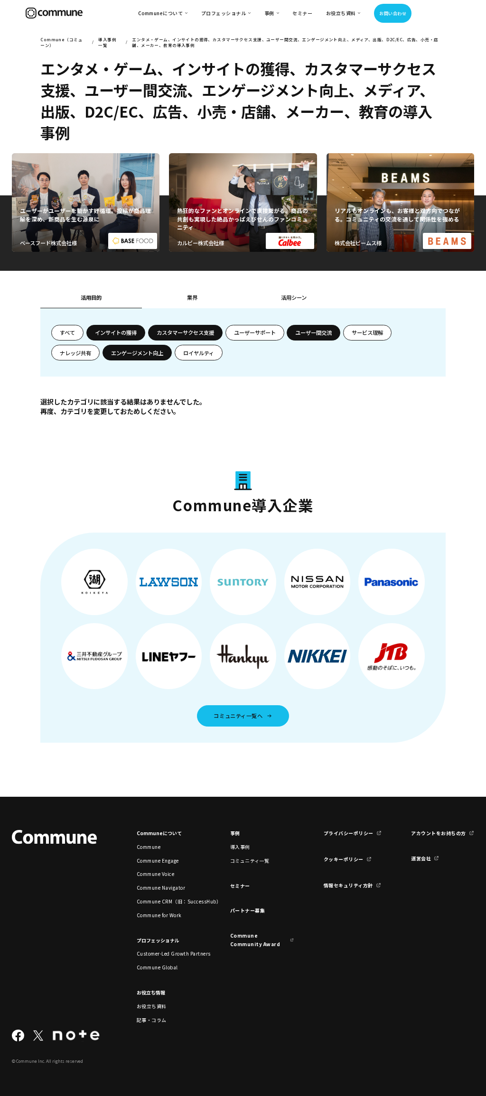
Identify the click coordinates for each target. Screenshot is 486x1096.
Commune (149, 846)
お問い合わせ (392, 13)
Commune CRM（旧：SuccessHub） (168, 901)
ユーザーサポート (255, 332)
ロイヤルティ (198, 353)
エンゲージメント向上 (137, 353)
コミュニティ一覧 (250, 860)
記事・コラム (152, 1019)
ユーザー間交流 (313, 332)
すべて (67, 332)
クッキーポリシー (344, 859)
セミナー (302, 13)
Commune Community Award (255, 939)
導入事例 (240, 846)
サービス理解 (367, 332)
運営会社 (421, 858)
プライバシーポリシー (349, 833)
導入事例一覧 (107, 42)
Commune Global (157, 967)
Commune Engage (158, 860)
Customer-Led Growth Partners (168, 953)
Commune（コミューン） (61, 42)
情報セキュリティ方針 (348, 885)
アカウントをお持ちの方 (438, 833)
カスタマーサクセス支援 (185, 332)
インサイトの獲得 (116, 332)
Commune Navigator (161, 887)
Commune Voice (155, 873)
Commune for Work (159, 915)
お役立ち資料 (152, 1006)
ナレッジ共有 (75, 353)
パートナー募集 (247, 910)
